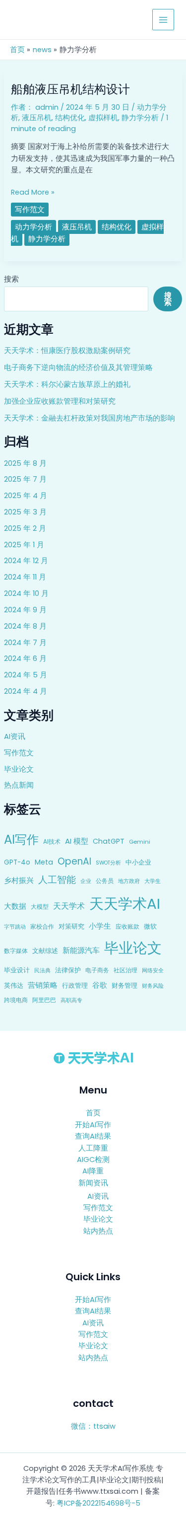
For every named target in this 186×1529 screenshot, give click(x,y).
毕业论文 (19, 769)
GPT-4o (17, 862)
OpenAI (74, 861)
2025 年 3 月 (25, 512)
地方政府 (129, 881)
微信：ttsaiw (93, 1426)
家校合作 (42, 926)
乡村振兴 (19, 880)
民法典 (42, 970)
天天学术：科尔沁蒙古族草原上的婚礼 (67, 384)
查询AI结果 (93, 1136)
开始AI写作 (93, 1125)
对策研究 (71, 926)
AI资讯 (14, 736)
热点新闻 (19, 785)
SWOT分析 (108, 863)
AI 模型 (76, 841)
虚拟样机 (103, 118)
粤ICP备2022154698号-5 (98, 1503)
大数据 (15, 906)
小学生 (100, 926)
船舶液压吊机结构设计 (70, 89)
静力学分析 (140, 118)
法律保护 (68, 970)
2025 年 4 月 (25, 496)
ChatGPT (108, 841)
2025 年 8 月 (25, 463)
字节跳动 (15, 927)
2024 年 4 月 (25, 691)
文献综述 (45, 950)
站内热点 (98, 1231)
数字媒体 (16, 951)
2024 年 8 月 (25, 626)
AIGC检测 (93, 1160)
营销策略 (43, 985)
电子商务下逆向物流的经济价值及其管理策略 (78, 367)
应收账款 (127, 926)
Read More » (33, 192)
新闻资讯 (93, 1183)
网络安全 (153, 970)
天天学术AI (124, 903)
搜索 (11, 279)
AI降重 (93, 1171)
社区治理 (125, 970)
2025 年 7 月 (25, 479)
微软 (150, 926)
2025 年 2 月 (25, 528)
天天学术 (69, 906)
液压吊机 (37, 118)
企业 (85, 881)
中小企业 (138, 862)
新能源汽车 (81, 950)
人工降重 (93, 1148)
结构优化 (70, 118)
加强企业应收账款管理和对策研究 (60, 401)
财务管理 (124, 985)
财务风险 (153, 986)
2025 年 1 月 (24, 545)
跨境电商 (16, 1000)
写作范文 (19, 753)
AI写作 (21, 839)
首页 (93, 1113)
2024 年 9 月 (25, 610)
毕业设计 (17, 970)
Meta (44, 862)
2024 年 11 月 (25, 577)
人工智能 (57, 879)
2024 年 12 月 (26, 561)
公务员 (105, 880)
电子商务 (97, 970)
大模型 (40, 906)
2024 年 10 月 (26, 593)
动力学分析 (33, 227)
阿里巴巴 (44, 1000)
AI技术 (52, 841)
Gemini (139, 842)
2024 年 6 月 (25, 658)
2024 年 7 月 (25, 643)
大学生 (152, 881)
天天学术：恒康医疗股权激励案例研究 (67, 351)
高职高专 (71, 1000)
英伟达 (13, 985)
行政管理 (75, 985)
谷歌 (99, 985)
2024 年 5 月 (25, 675)
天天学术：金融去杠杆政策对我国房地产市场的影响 (89, 418)
